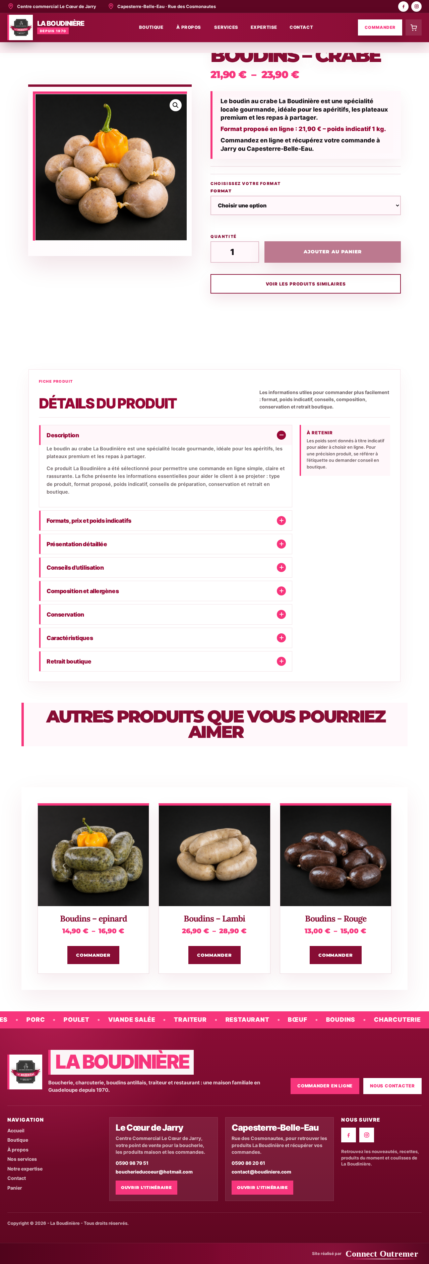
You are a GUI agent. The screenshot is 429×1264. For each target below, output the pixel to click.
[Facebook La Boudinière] (403, 6)
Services (226, 27)
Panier (14, 1188)
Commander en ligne (325, 1085)
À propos (188, 27)
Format (221, 191)
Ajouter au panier (333, 252)
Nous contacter (392, 1085)
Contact (301, 27)
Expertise (264, 27)
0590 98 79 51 (132, 1163)
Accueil (15, 1130)
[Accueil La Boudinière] (24, 1072)
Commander (380, 27)
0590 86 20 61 (248, 1163)
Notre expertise (25, 1169)
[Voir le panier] (414, 27)
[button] (176, 105)
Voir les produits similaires (306, 284)
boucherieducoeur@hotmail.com (154, 1172)
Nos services (22, 1159)
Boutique (151, 27)
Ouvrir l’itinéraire (146, 1187)
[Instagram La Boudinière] (416, 6)
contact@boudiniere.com (261, 1172)
